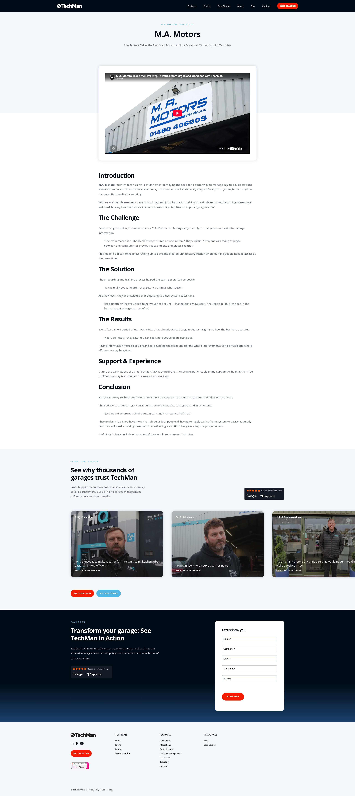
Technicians (164, 757)
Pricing (207, 6)
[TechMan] (69, 6)
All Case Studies (109, 593)
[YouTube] (82, 743)
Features (192, 6)
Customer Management (170, 753)
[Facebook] (77, 743)
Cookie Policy (107, 790)
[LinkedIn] (72, 743)
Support (163, 766)
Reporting (164, 762)
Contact (266, 6)
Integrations (165, 745)
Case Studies (223, 6)
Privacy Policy (93, 790)
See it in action (288, 6)
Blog (253, 6)
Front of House (166, 749)
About (240, 6)
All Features (164, 740)
